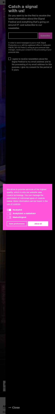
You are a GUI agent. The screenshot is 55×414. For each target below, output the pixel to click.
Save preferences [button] (17, 224)
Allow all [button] (38, 224)
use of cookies (13, 204)
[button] (9, 210)
